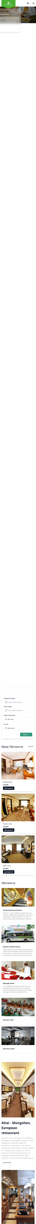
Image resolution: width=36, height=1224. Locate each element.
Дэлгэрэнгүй (8, 788)
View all (30, 746)
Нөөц (25, 734)
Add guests (11, 728)
